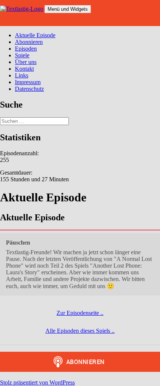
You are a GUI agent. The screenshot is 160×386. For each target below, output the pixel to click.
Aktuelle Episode (35, 35)
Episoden (26, 48)
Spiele (22, 55)
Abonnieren (29, 42)
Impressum (28, 82)
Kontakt (24, 69)
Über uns (25, 62)
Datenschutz (29, 89)
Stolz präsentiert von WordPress (37, 382)
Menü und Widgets (68, 9)
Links (21, 75)
